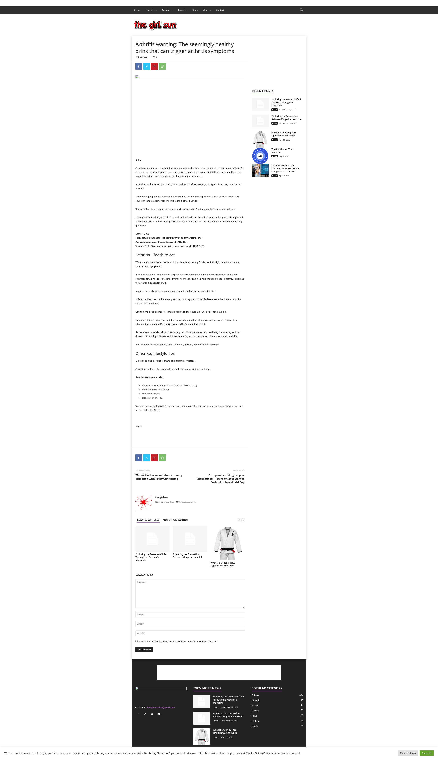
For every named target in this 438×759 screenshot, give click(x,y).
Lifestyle (150, 10)
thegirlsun (142, 57)
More (205, 10)
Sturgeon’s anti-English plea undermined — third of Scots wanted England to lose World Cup (221, 478)
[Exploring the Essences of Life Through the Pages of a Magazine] (152, 539)
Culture (255, 695)
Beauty (255, 705)
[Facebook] (288, 2)
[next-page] (243, 520)
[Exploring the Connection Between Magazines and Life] (190, 539)
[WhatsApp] (162, 66)
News (195, 10)
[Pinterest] (154, 66)
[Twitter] (299, 2)
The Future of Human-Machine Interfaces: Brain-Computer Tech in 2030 (285, 168)
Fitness (255, 710)
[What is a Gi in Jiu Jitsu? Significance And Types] (228, 543)
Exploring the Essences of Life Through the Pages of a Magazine (150, 557)
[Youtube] (304, 2)
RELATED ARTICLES (148, 520)
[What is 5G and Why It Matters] (260, 155)
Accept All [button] (427, 753)
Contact (220, 10)
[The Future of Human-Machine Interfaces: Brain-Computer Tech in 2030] (260, 170)
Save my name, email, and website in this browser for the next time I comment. (178, 641)
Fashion (166, 10)
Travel (181, 10)
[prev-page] (239, 520)
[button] (301, 10)
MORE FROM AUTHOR (175, 520)
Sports (255, 726)
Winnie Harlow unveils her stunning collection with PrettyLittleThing (158, 476)
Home (137, 10)
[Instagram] (293, 2)
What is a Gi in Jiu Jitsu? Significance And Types (223, 564)
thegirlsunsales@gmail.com (161, 707)
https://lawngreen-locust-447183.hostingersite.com (176, 502)
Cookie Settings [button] (408, 753)
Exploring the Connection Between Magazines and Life (188, 556)
